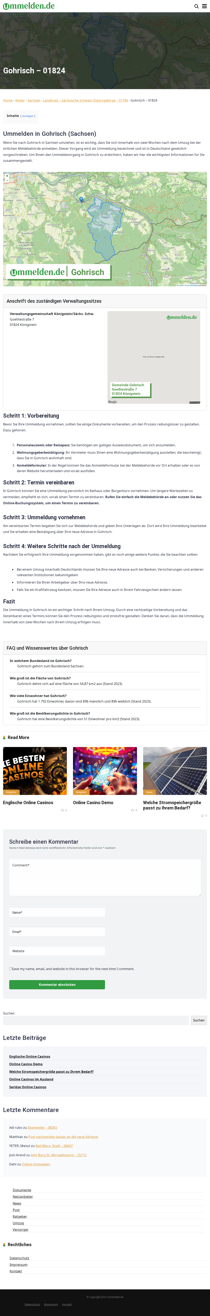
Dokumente (22, 1190)
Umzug (18, 1223)
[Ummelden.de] (28, 5)
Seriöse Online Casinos (27, 1087)
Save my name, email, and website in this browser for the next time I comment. (73, 969)
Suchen (9, 1013)
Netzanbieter (23, 1196)
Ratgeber (11, 792)
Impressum (18, 1264)
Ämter (20, 100)
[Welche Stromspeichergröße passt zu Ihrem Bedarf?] (175, 771)
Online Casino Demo (93, 802)
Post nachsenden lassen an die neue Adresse (63, 1137)
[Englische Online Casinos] (35, 771)
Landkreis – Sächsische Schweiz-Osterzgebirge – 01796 (85, 100)
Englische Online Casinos (28, 802)
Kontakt (16, 1271)
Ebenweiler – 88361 (42, 1127)
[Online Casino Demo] (105, 771)
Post (16, 1210)
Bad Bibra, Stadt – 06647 (54, 1146)
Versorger (21, 1229)
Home (8, 100)
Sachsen (33, 100)
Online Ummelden (36, 1164)
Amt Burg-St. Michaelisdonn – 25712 (59, 1155)
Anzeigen (27, 116)
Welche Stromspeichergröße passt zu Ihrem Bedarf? (172, 805)
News (149, 792)
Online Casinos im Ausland (31, 1079)
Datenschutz (19, 1258)
